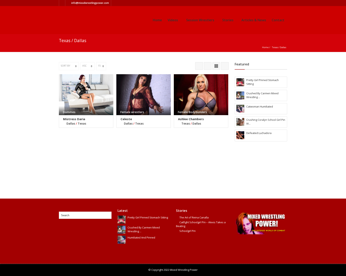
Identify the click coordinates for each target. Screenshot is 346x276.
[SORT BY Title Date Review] (69, 66)
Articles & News (253, 20)
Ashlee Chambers (191, 119)
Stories (227, 20)
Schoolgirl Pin (187, 231)
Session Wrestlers (200, 20)
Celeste (126, 119)
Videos (173, 20)
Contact (278, 20)
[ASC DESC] (87, 66)
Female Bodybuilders (192, 112)
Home (157, 20)
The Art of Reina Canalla (194, 217)
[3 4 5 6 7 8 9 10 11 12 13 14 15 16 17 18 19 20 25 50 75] (101, 66)
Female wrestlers (132, 112)
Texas (275, 47)
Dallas (283, 47)
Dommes (69, 112)
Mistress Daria (74, 119)
